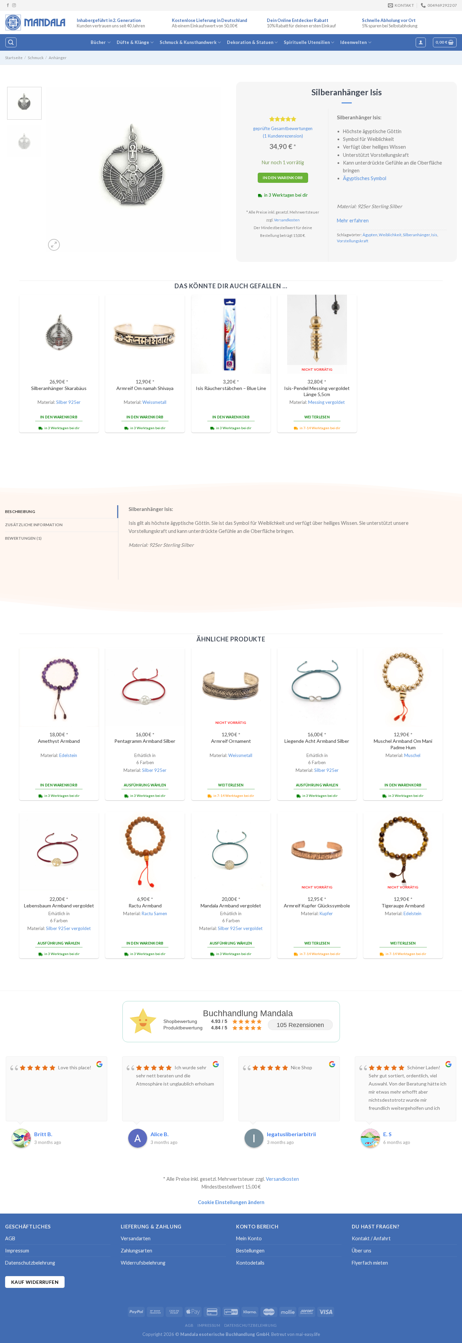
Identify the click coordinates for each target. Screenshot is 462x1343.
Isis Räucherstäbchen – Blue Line (231, 388)
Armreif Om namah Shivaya (145, 388)
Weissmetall (154, 402)
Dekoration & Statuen (250, 42)
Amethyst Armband (59, 741)
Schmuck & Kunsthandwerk (188, 42)
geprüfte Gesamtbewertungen (283, 128)
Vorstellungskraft (352, 241)
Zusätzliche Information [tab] (34, 524)
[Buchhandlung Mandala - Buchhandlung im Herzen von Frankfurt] (36, 22)
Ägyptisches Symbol (364, 178)
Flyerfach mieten (370, 1263)
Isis (434, 235)
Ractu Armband (145, 905)
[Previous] (58, 169)
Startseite (14, 57)
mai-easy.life (308, 1334)
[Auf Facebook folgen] (8, 5)
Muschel (412, 755)
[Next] (209, 169)
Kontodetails (250, 1263)
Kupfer (326, 913)
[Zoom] (54, 245)
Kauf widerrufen (35, 1282)
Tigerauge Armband (403, 905)
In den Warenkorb (283, 177)
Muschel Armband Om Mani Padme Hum (403, 744)
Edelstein (68, 755)
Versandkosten (287, 220)
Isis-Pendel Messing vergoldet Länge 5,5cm (317, 391)
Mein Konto (249, 1238)
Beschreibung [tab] (20, 511)
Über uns (361, 1250)
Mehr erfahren (353, 220)
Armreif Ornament (231, 741)
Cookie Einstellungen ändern (231, 1202)
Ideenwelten (353, 42)
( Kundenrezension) (283, 136)
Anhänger (58, 57)
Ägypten (370, 235)
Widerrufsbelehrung (143, 1263)
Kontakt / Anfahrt (371, 1238)
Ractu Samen (154, 913)
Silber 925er (68, 402)
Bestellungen (250, 1250)
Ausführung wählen (145, 785)
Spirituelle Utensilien (307, 42)
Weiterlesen (317, 417)
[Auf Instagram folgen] (14, 5)
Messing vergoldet (326, 402)
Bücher (98, 42)
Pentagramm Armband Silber (145, 741)
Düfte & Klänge (133, 42)
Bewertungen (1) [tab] (23, 538)
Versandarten (136, 1238)
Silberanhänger (416, 235)
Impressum (17, 1250)
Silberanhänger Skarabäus (59, 388)
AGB (10, 1238)
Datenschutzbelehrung (30, 1263)
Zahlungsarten (136, 1250)
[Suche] (10, 42)
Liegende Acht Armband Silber (316, 741)
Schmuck (36, 57)
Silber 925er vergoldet (68, 928)
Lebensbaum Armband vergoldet (59, 905)
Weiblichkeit (390, 235)
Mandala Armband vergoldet (231, 905)
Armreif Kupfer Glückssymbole (317, 905)
